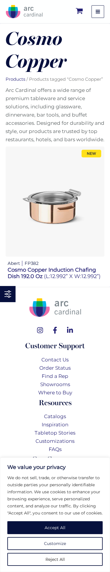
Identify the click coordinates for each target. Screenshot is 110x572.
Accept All (55, 527)
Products (15, 79)
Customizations (55, 441)
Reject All (55, 559)
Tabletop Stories (55, 433)
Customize (55, 543)
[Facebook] (55, 330)
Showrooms (55, 384)
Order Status (55, 368)
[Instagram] (40, 330)
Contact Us (55, 360)
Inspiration (55, 425)
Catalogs (55, 416)
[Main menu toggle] (98, 11)
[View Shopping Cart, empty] (79, 11)
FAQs (55, 449)
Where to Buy (55, 393)
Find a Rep (55, 376)
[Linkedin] (70, 330)
